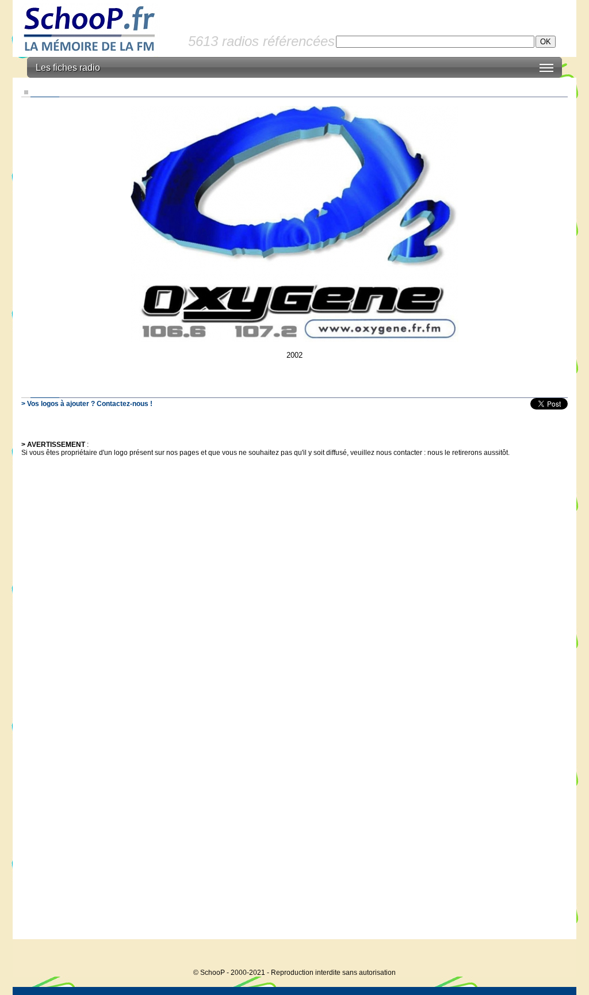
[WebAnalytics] (553, 955)
